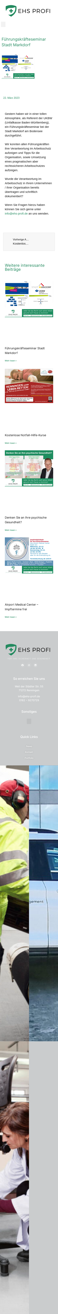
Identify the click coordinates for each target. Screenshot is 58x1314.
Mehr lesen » (11, 360)
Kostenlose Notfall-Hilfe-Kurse (25, 435)
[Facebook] (22, 665)
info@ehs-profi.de (16, 213)
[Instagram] (29, 665)
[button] (3, 24)
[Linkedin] (35, 665)
